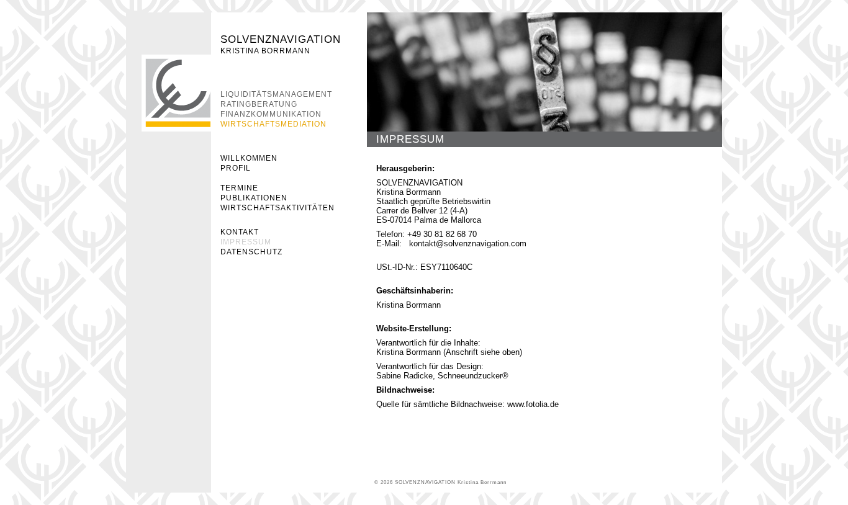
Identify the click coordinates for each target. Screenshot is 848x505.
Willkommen (248, 158)
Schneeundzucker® (473, 375)
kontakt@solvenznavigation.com (467, 243)
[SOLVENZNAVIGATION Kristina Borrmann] (177, 93)
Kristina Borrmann (265, 51)
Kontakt (239, 232)
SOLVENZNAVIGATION (280, 39)
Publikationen (253, 198)
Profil (235, 168)
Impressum (245, 242)
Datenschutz (251, 252)
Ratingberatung (258, 104)
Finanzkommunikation (271, 114)
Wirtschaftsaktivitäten (277, 207)
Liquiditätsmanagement (276, 94)
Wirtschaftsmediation (273, 124)
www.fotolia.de (533, 404)
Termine (239, 188)
